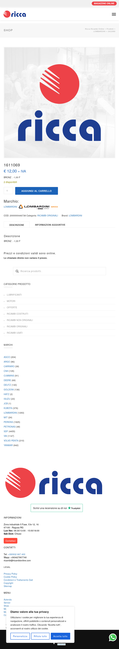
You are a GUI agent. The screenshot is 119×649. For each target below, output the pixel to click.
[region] (40, 625)
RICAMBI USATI (15, 332)
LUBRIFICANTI (14, 294)
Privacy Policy (10, 573)
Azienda (8, 599)
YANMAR (8, 445)
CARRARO (9, 366)
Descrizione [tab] (16, 224)
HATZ (6, 394)
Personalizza (20, 636)
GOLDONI (9, 389)
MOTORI (11, 301)
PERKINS (8, 421)
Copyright (8, 583)
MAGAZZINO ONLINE (104, 3)
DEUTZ (7, 384)
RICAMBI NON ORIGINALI (20, 320)
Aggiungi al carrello (36, 190)
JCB (6, 403)
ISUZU (7, 398)
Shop (6, 605)
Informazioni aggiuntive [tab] (50, 224)
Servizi (7, 602)
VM (5, 435)
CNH (6, 370)
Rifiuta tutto (40, 636)
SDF (6, 431)
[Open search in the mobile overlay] (59, 271)
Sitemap (8, 586)
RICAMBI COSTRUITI (17, 313)
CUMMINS (9, 375)
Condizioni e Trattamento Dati (18, 579)
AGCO (7, 357)
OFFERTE (12, 307)
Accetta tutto (60, 636)
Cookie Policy (10, 576)
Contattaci (10, 540)
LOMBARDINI (10, 206)
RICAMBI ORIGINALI (47, 215)
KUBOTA (8, 408)
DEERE (7, 380)
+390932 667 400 (16, 554)
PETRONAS (9, 426)
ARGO (7, 361)
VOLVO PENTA (11, 440)
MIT (6, 417)
